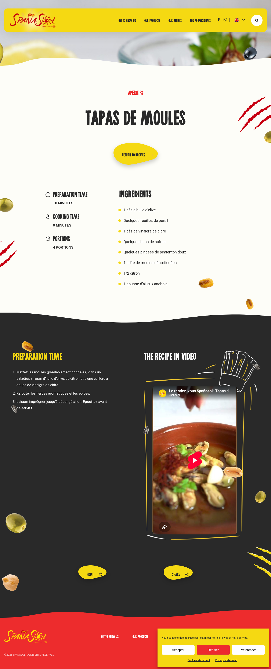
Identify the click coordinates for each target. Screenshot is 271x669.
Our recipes (175, 20)
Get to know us (127, 20)
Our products (152, 20)
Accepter (178, 650)
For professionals (200, 20)
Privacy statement (226, 660)
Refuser (213, 650)
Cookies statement (199, 660)
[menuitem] (238, 20)
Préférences (248, 650)
